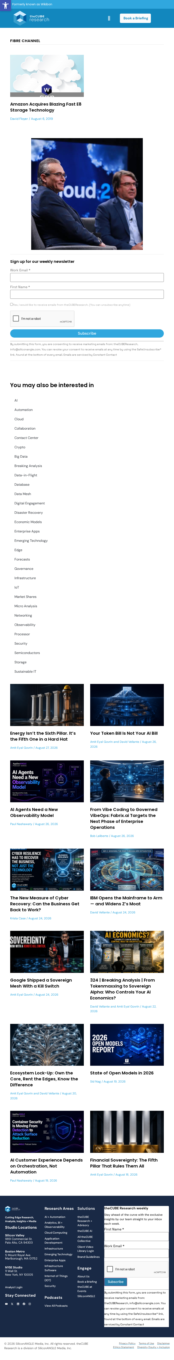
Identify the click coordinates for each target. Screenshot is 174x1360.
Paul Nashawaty (21, 824)
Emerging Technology (31, 540)
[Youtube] (6, 1304)
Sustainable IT (25, 671)
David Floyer (19, 119)
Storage (20, 662)
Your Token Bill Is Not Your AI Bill (124, 733)
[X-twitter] (12, 1304)
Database (21, 484)
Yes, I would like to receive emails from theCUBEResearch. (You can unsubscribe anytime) (71, 305)
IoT (16, 587)
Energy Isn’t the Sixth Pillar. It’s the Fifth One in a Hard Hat (43, 736)
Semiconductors (27, 653)
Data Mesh (22, 494)
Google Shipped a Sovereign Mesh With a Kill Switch (41, 983)
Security (20, 643)
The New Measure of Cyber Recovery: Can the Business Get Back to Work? (44, 904)
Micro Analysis (25, 606)
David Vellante (129, 742)
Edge (18, 550)
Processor (22, 634)
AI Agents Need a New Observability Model (34, 812)
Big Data (21, 456)
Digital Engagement (29, 503)
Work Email (20, 270)
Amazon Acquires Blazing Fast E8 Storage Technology (45, 107)
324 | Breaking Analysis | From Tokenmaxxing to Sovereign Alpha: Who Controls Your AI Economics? (122, 989)
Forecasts (22, 559)
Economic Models (28, 522)
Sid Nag (95, 1081)
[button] (5, 5)
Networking (23, 615)
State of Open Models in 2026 (122, 1073)
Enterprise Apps (27, 531)
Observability (24, 625)
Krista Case (18, 918)
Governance (23, 568)
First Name (20, 287)
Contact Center (26, 438)
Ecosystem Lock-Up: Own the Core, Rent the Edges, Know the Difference (44, 1079)
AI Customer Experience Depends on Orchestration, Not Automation (46, 1166)
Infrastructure (25, 578)
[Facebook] (24, 1304)
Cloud (19, 419)
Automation (23, 410)
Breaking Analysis (28, 466)
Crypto (19, 447)
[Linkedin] (18, 1304)
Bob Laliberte (99, 836)
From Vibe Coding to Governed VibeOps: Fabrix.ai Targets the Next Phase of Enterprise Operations (123, 818)
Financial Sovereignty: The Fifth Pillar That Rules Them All (124, 1163)
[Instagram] (29, 1304)
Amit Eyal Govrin (21, 748)
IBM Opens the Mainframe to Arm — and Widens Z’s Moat (126, 901)
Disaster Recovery (28, 512)
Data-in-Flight (25, 475)
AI (16, 400)
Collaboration (24, 428)
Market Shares (25, 596)
